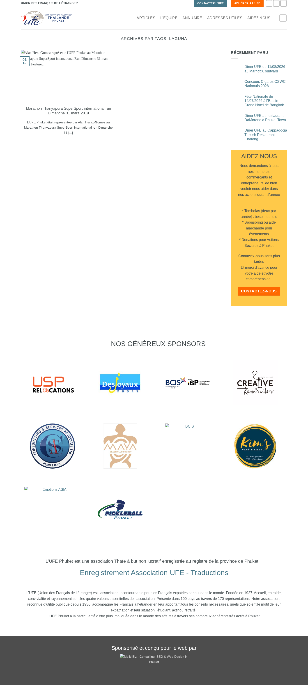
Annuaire (192, 18)
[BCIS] (52, 446)
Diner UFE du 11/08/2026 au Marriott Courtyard (264, 69)
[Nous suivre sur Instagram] (276, 3)
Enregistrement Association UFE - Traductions (154, 573)
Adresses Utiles (224, 18)
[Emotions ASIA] (52, 383)
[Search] (283, 18)
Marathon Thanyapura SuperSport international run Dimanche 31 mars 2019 (68, 111)
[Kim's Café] (255, 446)
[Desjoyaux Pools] (120, 383)
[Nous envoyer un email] (283, 3)
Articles (146, 18)
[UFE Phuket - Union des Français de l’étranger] (46, 18)
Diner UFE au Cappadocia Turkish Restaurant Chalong (265, 134)
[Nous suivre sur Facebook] (269, 3)
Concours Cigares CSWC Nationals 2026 (265, 84)
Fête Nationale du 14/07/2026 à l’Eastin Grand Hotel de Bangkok (264, 101)
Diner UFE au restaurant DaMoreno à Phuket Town (265, 118)
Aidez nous (258, 18)
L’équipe (168, 18)
